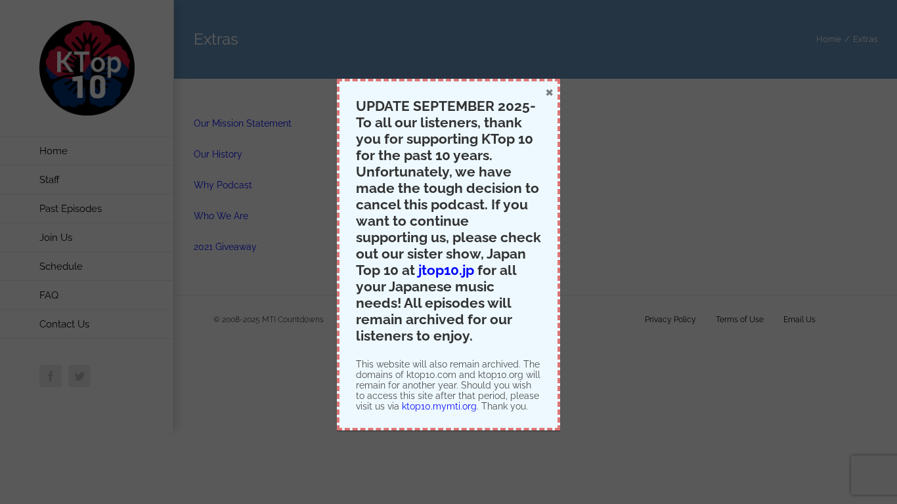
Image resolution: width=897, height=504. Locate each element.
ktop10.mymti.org (439, 406)
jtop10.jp (446, 270)
